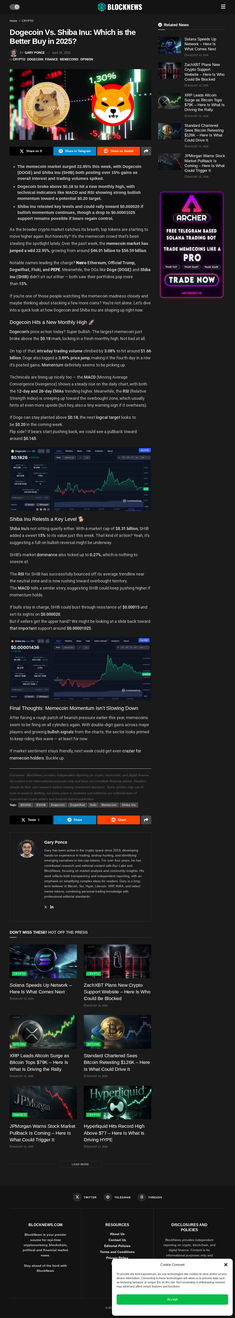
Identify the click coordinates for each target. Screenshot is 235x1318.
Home (13, 21)
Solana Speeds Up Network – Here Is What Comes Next (200, 44)
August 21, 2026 (23, 1076)
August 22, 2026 (23, 998)
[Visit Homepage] (120, 6)
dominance (47, 554)
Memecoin (109, 805)
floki (93, 805)
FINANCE (51, 59)
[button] (226, 1264)
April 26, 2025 (61, 52)
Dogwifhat (77, 805)
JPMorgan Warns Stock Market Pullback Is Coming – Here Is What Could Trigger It (42, 1132)
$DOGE (25, 805)
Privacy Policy (117, 1258)
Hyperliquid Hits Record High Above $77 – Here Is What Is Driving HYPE (114, 1132)
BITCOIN (19, 1044)
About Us (117, 1234)
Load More (80, 1164)
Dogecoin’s (19, 331)
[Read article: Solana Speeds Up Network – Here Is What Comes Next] (43, 961)
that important (24, 628)
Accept (172, 1299)
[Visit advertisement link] (191, 245)
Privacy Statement (184, 1309)
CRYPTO (27, 21)
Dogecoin (58, 805)
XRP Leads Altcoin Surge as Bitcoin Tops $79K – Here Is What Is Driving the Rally (39, 1062)
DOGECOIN (35, 59)
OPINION (86, 59)
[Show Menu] (223, 7)
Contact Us (117, 1240)
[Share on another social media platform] (146, 151)
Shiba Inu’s (19, 528)
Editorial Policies (117, 1246)
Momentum (52, 365)
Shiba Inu (129, 805)
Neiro (81, 262)
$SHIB (41, 805)
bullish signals (61, 731)
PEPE (55, 269)
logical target (108, 417)
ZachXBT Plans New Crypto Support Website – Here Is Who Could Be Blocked (117, 991)
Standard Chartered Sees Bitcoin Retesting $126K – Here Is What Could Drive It (117, 1062)
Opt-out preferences (158, 1309)
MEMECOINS (69, 59)
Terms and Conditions (117, 1252)
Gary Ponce (35, 52)
